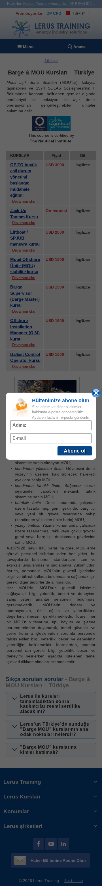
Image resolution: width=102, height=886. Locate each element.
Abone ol (75, 451)
